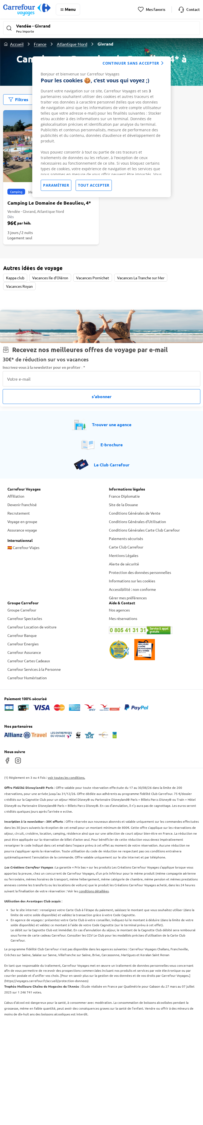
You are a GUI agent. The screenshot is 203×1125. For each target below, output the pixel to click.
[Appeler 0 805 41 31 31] (152, 630)
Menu (70, 9)
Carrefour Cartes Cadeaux (28, 660)
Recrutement (18, 513)
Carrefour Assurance (24, 652)
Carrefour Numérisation (27, 677)
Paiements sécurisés (126, 538)
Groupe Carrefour (21, 610)
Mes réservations (123, 618)
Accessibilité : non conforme (132, 589)
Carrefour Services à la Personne (34, 669)
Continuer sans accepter (131, 63)
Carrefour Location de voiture (32, 626)
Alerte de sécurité (124, 563)
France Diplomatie (124, 496)
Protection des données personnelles (140, 572)
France (40, 44)
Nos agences (119, 610)
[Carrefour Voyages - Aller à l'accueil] (26, 9)
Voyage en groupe (22, 521)
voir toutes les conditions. (66, 777)
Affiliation (15, 496)
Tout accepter (93, 185)
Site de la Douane (123, 504)
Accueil (17, 44)
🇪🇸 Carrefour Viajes (23, 547)
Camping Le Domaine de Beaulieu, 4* (49, 203)
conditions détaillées (94, 891)
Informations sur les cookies (132, 580)
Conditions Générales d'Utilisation (137, 521)
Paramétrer (56, 185)
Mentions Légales (123, 555)
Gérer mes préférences (128, 597)
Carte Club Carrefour (126, 546)
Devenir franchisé (22, 504)
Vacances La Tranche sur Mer (140, 277)
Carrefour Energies (23, 643)
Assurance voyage (22, 530)
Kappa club (15, 277)
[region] (101, 126)
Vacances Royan (19, 286)
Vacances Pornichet (92, 277)
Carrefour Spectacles (24, 618)
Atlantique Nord (72, 44)
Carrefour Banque (22, 635)
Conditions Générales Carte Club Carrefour (144, 530)
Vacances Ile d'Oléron (50, 277)
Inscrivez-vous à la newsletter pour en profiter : (44, 367)
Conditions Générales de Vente (134, 513)
